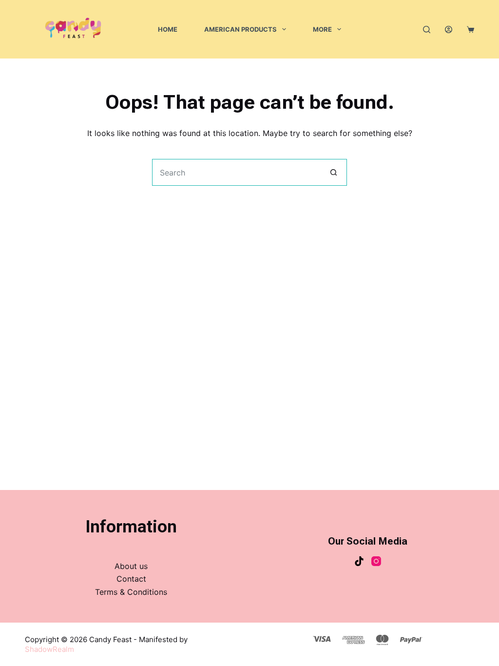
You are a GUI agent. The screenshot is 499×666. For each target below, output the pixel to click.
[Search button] (333, 172)
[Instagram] (376, 561)
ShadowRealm (49, 649)
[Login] (448, 29)
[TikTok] (359, 561)
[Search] (426, 29)
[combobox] (237, 172)
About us (131, 566)
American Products (240, 29)
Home (167, 29)
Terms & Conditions (131, 592)
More (322, 29)
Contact (131, 579)
